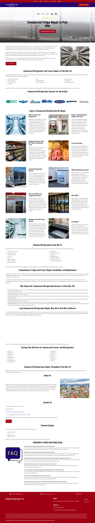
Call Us (8, 421)
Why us (59, 1)
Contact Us (86, 501)
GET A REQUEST (11, 63)
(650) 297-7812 (84, 4)
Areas (41, 1)
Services (36, 1)
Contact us (53, 1)
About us (46, 1)
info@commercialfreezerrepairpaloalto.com (15, 411)
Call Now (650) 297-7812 (47, 31)
